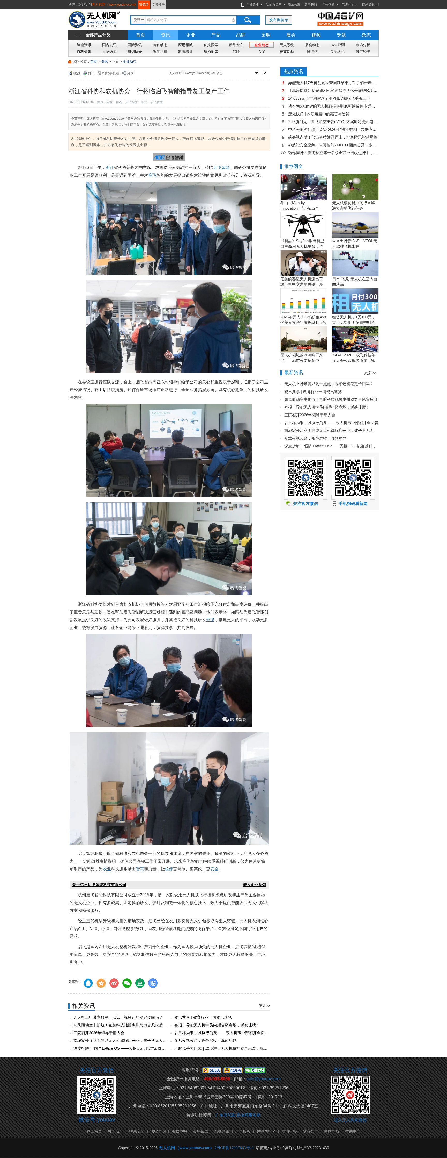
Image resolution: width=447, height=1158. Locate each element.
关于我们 (310, 4)
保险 (236, 51)
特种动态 (160, 45)
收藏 (76, 73)
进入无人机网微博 (350, 1120)
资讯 (165, 35)
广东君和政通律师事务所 (238, 1115)
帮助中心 (348, 4)
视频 (316, 35)
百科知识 (84, 51)
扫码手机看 (110, 73)
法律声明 (158, 1131)
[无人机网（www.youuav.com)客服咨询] (211, 1070)
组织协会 (135, 51)
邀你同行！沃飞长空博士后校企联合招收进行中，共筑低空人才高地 (333, 153)
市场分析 (363, 45)
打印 (91, 73)
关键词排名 (266, 1131)
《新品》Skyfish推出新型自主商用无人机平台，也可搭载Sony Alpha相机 (302, 246)
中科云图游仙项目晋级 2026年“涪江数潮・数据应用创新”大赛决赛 (333, 129)
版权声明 (179, 1131)
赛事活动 (287, 51)
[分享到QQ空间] (101, 983)
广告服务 (328, 4)
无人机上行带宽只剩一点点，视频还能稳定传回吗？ (118, 1017)
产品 (215, 35)
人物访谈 (109, 51)
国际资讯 (135, 45)
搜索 (247, 20)
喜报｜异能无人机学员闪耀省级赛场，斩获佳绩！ (217, 1025)
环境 (210, 620)
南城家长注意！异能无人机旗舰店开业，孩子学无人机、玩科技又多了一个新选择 (143, 1040)
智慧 (140, 869)
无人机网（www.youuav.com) (114, 4)
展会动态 (312, 45)
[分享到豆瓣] (140, 983)
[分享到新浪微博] (114, 983)
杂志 (366, 35)
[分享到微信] (127, 983)
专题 (341, 35)
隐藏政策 (221, 1131)
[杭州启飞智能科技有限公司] (169, 158)
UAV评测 (338, 45)
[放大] (264, 73)
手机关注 (252, 4)
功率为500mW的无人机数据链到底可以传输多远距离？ (333, 106)
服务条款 (200, 1131)
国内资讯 (109, 45)
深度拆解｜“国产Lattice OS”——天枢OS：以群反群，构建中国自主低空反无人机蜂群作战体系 (154, 1048)
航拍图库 (211, 51)
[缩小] (257, 73)
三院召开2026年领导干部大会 (98, 1033)
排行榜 (312, 51)
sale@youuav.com (263, 1079)
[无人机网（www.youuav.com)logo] (94, 19)
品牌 (240, 35)
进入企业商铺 (254, 884)
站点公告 (310, 1131)
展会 (291, 35)
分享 (130, 73)
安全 (214, 869)
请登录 (143, 4)
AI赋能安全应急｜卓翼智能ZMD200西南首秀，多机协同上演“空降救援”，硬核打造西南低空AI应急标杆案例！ (333, 145)
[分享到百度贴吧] (153, 983)
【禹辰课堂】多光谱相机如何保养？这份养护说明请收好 (333, 90)
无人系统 (287, 45)
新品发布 (236, 45)
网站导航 (368, 4)
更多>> (264, 1006)
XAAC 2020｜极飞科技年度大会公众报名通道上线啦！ (353, 360)
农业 (107, 869)
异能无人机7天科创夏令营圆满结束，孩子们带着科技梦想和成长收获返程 (333, 83)
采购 (266, 35)
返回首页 (94, 1131)
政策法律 (160, 51)
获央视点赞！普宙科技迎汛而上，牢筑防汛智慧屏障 (332, 137)
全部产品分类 (98, 35)
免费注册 (158, 4)
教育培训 (185, 51)
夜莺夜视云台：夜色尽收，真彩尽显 (205, 1040)
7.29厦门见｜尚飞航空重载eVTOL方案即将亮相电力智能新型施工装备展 (333, 121)
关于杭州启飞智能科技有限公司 (99, 884)
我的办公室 (274, 4)
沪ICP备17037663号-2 (234, 1148)
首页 (140, 35)
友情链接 (289, 1131)
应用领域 (185, 45)
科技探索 (211, 45)
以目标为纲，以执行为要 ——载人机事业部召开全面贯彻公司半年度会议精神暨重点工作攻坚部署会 (260, 1033)
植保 (169, 869)
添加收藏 (294, 4)
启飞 (152, 175)
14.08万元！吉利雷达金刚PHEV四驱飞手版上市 (329, 98)
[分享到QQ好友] (88, 983)
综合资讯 (84, 45)
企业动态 (261, 45)
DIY (262, 51)
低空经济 (363, 51)
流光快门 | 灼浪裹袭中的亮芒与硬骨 (318, 114)
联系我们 (137, 1131)
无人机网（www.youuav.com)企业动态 (195, 73)
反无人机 (337, 51)
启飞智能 (221, 167)
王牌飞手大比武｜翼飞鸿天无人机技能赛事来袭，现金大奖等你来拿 (232, 1048)
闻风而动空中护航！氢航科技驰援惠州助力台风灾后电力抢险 (125, 1025)
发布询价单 (278, 20)
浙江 (110, 167)
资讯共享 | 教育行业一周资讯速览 (203, 1017)
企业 (190, 35)
